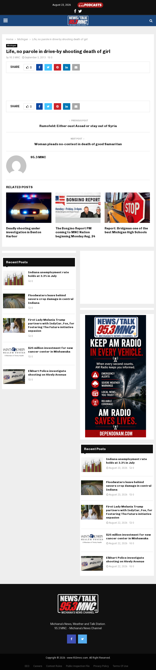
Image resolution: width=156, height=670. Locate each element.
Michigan (11, 45)
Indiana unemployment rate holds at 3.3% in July (48, 274)
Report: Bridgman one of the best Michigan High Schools (126, 230)
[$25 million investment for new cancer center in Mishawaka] (14, 353)
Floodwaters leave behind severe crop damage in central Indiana (50, 299)
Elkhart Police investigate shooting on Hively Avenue (47, 372)
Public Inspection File (78, 666)
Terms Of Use (120, 666)
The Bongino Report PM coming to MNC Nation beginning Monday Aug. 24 (75, 232)
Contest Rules (54, 666)
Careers (37, 666)
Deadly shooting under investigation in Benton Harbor (23, 232)
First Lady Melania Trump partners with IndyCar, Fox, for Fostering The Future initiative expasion (51, 325)
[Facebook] (71, 639)
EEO (27, 666)
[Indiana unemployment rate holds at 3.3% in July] (14, 278)
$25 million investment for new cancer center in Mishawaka (50, 349)
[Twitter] (82, 639)
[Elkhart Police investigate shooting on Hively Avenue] (14, 376)
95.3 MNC (14, 57)
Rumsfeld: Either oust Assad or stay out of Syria (78, 126)
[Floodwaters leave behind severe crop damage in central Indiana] (14, 301)
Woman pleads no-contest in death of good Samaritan (78, 144)
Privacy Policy (101, 666)
